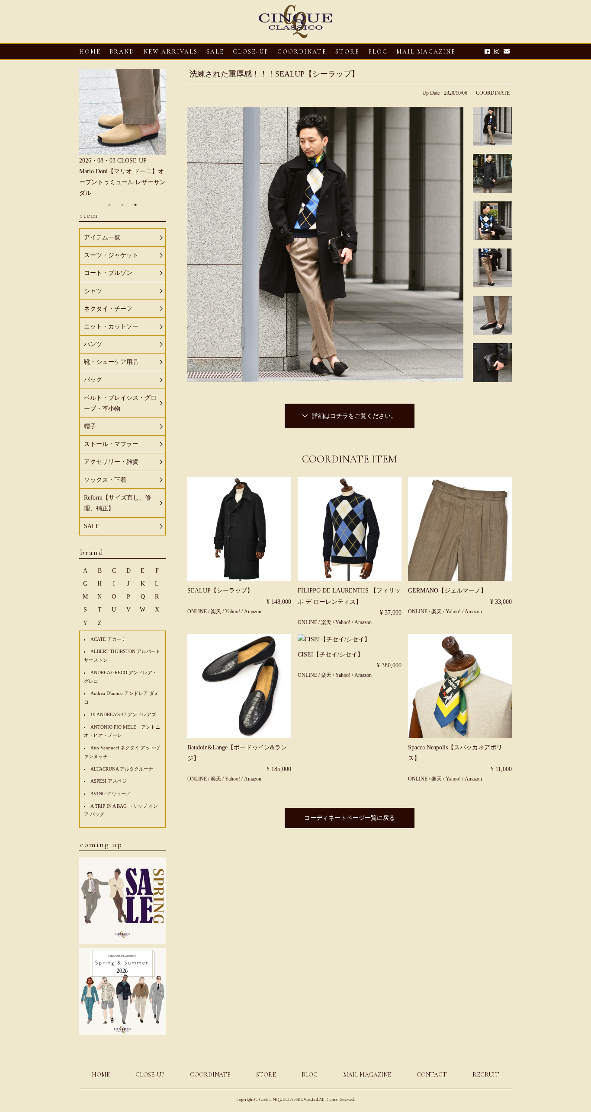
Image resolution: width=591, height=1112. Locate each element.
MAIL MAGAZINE (426, 51)
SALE (215, 51)
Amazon (252, 612)
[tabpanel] (122, 134)
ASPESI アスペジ (108, 781)
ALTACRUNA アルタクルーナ (121, 768)
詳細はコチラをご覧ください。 (354, 416)
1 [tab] (109, 205)
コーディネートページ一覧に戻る (349, 818)
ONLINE (197, 612)
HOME (90, 51)
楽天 (216, 612)
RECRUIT (485, 1074)
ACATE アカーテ (108, 639)
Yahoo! (232, 612)
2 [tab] (122, 205)
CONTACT (432, 1074)
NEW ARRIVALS (170, 51)
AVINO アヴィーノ (110, 793)
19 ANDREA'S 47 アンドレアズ (123, 714)
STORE (347, 51)
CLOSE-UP (149, 1074)
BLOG (310, 1074)
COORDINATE (302, 51)
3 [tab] (135, 205)
